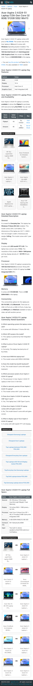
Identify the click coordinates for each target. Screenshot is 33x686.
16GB (21, 65)
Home (3, 6)
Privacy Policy (6, 684)
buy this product (13, 62)
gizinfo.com (15, 682)
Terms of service (18, 684)
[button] (3, 28)
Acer (15, 6)
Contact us (28, 684)
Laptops (9, 6)
